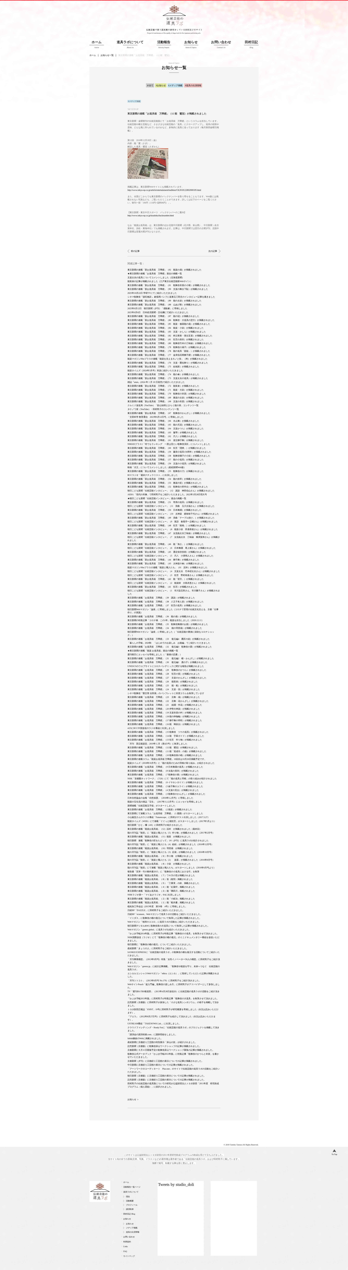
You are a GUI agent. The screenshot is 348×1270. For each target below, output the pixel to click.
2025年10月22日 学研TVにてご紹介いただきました (152, 293)
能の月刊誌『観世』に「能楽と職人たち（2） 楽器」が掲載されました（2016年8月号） (171, 860)
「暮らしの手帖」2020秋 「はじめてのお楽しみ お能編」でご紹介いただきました (169, 643)
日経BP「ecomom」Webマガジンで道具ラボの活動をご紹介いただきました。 (165, 914)
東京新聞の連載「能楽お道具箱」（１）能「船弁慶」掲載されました (161, 902)
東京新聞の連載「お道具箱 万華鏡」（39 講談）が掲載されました (161, 598)
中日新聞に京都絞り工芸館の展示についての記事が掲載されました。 (161, 1065)
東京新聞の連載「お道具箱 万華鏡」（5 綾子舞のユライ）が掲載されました (165, 786)
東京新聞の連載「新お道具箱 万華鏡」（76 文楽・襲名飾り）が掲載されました (168, 363)
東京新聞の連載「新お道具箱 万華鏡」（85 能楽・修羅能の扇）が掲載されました (169, 324)
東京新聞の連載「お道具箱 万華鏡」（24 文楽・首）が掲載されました (164, 689)
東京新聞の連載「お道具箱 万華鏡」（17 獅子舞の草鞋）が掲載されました (165, 720)
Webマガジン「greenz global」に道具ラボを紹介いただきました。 (159, 929)
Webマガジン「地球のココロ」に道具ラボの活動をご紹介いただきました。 (164, 922)
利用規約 (127, 1242)
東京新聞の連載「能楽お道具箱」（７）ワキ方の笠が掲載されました (161, 875)
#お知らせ (161, 85)
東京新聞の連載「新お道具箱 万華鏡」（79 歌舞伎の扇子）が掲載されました (167, 347)
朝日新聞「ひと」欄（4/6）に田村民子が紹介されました (155, 825)
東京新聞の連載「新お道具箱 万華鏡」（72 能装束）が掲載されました (163, 386)
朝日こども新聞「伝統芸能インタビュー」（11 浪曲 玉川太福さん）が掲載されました (171, 506)
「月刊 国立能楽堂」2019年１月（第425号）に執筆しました (157, 744)
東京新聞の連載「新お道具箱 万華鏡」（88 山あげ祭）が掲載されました (164, 304)
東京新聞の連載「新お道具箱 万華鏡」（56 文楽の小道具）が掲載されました (167, 463)
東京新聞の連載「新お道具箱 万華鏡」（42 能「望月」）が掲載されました (166, 579)
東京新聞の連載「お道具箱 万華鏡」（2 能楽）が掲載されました (160, 809)
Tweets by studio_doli (176, 1184)
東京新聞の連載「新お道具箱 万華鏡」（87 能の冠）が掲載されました (163, 316)
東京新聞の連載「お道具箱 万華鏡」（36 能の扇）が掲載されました (162, 616)
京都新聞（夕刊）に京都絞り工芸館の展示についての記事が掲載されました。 (166, 1061)
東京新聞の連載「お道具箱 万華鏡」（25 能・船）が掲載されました (163, 685)
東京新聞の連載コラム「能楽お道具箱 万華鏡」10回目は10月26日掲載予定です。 (167, 759)
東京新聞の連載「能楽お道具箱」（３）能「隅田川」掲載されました (161, 891)
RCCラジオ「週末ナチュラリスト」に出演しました (153, 475)
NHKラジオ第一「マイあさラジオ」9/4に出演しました (154, 895)
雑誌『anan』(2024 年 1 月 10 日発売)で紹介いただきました (156, 382)
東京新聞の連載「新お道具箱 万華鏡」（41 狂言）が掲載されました (162, 587)
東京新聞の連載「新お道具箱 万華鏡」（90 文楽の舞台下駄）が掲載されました (168, 289)
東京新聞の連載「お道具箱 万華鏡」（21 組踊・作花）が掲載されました (165, 705)
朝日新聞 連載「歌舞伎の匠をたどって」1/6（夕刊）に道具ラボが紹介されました (168, 840)
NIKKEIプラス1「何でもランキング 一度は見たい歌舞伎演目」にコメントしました (169, 444)
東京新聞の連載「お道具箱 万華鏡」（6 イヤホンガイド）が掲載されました (165, 782)
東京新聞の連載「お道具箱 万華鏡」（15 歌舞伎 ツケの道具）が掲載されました (168, 732)
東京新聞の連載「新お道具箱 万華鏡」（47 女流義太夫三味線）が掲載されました (169, 533)
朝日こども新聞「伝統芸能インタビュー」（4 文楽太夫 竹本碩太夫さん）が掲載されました (174, 571)
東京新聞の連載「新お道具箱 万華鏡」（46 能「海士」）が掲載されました (166, 544)
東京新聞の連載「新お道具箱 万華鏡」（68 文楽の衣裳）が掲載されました (166, 401)
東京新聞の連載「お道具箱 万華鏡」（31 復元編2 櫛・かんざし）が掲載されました (171, 658)
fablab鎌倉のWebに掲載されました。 (145, 1038)
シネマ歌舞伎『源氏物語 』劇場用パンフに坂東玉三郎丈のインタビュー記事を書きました (171, 297)
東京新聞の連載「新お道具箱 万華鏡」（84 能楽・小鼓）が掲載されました (166, 328)
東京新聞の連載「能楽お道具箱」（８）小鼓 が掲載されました (159, 864)
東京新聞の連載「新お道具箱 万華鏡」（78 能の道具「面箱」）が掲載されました (169, 351)
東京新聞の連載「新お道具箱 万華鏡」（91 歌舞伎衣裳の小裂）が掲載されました (169, 285)
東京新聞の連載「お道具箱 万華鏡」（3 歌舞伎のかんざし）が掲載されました (166, 794)
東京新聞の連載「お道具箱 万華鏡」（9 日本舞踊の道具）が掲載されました (165, 767)
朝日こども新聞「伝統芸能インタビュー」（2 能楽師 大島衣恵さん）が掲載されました (172, 583)
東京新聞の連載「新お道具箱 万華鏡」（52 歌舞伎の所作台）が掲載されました (168, 487)
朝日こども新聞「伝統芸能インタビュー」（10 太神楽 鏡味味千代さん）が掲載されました (173, 514)
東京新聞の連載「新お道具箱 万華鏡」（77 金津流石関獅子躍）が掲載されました (169, 355)
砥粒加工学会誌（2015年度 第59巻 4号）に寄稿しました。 (157, 906)
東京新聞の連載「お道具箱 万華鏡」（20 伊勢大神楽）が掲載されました (164, 709)
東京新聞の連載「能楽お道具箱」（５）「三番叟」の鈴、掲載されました (163, 883)
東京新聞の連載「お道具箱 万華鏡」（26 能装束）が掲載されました (163, 681)
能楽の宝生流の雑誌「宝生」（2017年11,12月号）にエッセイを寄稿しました (165, 802)
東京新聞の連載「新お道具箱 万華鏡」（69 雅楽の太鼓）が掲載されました (166, 397)
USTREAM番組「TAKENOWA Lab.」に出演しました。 (154, 1023)
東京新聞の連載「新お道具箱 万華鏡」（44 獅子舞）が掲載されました (163, 560)
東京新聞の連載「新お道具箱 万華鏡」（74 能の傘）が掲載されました (163, 374)
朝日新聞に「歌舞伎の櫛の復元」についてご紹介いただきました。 (160, 944)
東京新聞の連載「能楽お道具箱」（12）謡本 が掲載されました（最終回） (164, 829)
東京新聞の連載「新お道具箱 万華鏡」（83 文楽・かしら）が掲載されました (167, 332)
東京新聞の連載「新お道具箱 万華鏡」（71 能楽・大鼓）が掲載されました (166, 390)
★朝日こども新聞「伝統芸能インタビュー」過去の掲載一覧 (157, 498)
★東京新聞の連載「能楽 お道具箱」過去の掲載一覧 (153, 651)
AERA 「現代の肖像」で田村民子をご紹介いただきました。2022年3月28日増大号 (167, 494)
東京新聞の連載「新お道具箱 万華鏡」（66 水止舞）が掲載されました (163, 421)
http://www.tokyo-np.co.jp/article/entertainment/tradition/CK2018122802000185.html (164, 190)
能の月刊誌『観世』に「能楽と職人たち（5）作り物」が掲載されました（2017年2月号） (171, 833)
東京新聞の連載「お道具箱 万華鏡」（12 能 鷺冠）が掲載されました (163, 747)
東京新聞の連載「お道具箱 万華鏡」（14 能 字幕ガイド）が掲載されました (166, 736)
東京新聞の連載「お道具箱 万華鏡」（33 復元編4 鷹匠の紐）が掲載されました (169, 639)
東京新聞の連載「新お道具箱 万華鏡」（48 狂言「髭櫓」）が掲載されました (167, 525)
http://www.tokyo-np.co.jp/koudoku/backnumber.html (151, 215)
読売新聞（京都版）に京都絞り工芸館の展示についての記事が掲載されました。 (167, 1080)
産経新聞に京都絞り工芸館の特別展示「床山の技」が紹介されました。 (162, 1042)
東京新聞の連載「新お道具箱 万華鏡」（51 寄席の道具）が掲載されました (166, 502)
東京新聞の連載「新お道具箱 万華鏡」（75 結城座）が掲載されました (163, 366)
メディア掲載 (131, 1228)
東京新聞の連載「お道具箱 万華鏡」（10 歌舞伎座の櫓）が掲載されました (165, 755)
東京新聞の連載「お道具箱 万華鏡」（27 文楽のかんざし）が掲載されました (167, 678)
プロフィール (131, 1205)
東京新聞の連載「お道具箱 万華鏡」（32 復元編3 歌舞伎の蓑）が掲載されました (170, 647)
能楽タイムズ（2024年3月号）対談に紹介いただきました (155, 370)
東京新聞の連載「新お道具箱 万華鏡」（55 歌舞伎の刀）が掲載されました (166, 471)
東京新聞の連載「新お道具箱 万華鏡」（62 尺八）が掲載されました (162, 436)
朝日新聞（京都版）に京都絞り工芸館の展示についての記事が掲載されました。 (167, 1076)
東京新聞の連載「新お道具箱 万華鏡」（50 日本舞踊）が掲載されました (164, 510)
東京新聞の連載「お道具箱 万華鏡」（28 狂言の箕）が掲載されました (164, 674)
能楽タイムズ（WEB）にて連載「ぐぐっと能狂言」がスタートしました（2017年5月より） (172, 821)
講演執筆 (130, 1209)
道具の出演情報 (132, 1232)
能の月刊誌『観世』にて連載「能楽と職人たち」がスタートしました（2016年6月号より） (172, 867)
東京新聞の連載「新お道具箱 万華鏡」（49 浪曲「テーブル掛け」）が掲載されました (171, 518)
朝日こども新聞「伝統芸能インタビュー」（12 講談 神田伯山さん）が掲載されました (171, 490)
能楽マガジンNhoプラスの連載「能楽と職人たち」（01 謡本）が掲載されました (167, 567)
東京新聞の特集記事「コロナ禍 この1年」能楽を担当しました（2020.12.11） (166, 620)
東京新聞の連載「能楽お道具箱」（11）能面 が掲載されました (159, 836)
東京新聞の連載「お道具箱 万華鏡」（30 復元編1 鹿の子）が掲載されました (167, 662)
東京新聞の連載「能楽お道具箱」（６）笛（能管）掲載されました (160, 879)
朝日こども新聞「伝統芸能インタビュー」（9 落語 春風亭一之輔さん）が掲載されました (173, 521)
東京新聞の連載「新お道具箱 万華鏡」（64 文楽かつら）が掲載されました (166, 428)
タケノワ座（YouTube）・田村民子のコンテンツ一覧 (153, 409)
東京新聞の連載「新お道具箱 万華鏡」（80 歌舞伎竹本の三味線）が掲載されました (170, 343)
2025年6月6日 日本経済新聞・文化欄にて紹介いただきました (158, 312)
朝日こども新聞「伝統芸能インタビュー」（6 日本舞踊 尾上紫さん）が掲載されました (172, 548)
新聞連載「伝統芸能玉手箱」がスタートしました (151, 805)
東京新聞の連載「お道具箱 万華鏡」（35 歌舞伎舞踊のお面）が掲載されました (168, 624)
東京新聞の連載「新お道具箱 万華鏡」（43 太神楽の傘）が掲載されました (166, 563)
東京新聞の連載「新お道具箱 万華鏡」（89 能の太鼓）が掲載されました (164, 300)
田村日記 (251, 44)
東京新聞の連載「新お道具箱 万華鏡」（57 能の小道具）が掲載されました (166, 459)
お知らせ (191, 44)
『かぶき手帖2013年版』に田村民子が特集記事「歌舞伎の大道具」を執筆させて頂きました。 (173, 998)
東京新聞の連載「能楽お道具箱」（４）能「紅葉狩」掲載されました (161, 887)
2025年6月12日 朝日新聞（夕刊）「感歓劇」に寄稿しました (157, 308)
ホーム (97, 44)
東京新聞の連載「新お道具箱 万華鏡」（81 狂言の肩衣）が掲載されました (166, 339)
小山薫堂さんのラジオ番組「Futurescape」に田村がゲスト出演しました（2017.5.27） (169, 817)
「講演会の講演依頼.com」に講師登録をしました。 (152, 1034)
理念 (128, 1197)
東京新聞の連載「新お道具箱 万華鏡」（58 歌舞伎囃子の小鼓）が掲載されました (169, 456)
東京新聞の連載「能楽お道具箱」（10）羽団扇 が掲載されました (160, 848)
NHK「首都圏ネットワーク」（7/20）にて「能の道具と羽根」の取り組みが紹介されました (172, 778)
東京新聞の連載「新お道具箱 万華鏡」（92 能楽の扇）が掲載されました (164, 270)
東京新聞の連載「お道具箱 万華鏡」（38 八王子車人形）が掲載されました (166, 601)
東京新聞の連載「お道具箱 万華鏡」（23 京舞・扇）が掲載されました (164, 697)
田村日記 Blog (129, 1214)
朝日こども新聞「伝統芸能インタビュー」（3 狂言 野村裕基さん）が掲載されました (170, 575)
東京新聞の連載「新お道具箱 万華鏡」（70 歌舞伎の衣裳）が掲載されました (167, 394)
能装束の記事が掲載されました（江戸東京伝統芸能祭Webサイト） (160, 281)
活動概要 (130, 1201)
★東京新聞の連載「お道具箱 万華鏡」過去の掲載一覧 (155, 273)
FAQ (125, 1251)
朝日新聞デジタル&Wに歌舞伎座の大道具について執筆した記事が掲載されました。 (168, 926)
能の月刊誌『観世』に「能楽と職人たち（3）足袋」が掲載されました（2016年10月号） (170, 852)
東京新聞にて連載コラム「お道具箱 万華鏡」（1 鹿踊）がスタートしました (165, 813)
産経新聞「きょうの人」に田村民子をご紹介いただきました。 (158, 948)
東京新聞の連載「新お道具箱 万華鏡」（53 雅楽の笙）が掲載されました (164, 483)
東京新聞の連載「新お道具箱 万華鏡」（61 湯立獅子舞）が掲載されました (166, 440)
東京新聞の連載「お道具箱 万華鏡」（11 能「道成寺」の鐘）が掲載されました (167, 751)
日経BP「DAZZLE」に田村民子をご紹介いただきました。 (156, 910)
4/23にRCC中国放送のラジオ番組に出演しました (151, 728)
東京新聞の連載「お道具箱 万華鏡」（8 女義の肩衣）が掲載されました (163, 771)
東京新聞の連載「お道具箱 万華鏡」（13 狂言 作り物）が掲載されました (165, 740)
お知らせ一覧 (107, 55)
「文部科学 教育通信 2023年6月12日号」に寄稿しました (156, 417)
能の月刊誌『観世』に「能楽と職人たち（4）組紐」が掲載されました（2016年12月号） (170, 844)
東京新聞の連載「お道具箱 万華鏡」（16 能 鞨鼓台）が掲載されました (164, 724)
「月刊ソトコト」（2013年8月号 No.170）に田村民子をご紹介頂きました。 (164, 980)
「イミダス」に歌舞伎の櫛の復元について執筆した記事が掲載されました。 (164, 918)
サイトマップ (129, 1256)
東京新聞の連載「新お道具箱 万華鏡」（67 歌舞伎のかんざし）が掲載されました (169, 413)
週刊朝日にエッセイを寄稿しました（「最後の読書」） (155, 654)
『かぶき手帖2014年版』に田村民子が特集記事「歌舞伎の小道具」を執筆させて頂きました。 (173, 933)
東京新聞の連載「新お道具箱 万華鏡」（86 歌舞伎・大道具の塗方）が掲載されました (171, 320)
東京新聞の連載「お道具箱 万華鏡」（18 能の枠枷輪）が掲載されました (164, 716)
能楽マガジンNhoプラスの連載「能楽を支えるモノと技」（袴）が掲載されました (167, 359)
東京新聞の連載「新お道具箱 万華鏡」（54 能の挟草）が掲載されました (164, 479)
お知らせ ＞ (133, 1099)
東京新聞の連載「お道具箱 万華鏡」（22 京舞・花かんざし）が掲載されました (168, 701)
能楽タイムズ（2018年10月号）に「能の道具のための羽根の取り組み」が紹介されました (171, 763)
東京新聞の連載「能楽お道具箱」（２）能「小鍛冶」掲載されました (161, 899)
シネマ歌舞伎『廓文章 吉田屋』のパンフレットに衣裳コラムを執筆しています (166, 693)
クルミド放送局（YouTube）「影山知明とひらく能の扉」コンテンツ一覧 (163, 405)
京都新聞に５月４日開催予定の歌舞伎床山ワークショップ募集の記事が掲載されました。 (171, 1050)
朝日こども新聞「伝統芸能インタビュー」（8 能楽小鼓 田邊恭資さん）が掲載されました (173, 529)
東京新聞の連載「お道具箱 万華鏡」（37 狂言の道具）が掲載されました (164, 605)
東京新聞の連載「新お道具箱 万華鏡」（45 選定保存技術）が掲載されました (167, 552)
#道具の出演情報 (193, 85)
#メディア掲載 (175, 85)
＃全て (150, 85)
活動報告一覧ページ (131, 1187)
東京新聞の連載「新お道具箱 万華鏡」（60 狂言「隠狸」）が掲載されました (167, 448)
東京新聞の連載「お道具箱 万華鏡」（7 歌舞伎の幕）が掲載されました (163, 774)
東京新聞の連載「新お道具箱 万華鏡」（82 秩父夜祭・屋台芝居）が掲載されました (170, 335)
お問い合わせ (221, 44)
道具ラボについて (130, 44)
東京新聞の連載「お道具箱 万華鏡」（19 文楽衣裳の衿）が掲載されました (165, 712)
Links (125, 1246)
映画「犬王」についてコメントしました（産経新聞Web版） (157, 467)
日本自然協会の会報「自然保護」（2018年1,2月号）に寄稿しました (160, 798)
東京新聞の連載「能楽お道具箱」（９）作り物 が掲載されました (160, 856)
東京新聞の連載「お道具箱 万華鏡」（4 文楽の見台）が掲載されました (163, 790)
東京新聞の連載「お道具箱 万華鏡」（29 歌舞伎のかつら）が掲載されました (167, 670)
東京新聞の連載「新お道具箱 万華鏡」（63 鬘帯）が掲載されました (162, 432)
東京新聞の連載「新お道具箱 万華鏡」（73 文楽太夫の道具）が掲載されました (168, 378)
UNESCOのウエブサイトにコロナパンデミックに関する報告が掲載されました (166, 666)
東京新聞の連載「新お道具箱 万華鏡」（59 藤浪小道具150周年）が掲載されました (169, 452)
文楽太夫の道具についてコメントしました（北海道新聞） (156, 277)
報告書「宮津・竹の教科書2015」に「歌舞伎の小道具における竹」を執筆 (163, 871)
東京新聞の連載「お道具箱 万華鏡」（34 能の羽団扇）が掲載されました (165, 628)
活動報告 (163, 44)
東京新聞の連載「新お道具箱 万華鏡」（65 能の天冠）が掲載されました (164, 425)
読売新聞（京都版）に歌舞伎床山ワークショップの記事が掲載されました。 (164, 1046)
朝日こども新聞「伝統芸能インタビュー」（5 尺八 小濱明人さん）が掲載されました (170, 556)
